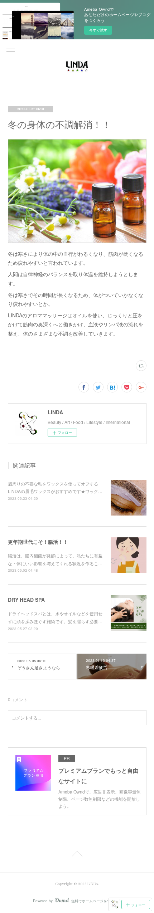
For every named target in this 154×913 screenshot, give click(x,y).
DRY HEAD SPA (26, 599)
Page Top (77, 855)
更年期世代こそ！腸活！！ (38, 541)
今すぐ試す (98, 30)
